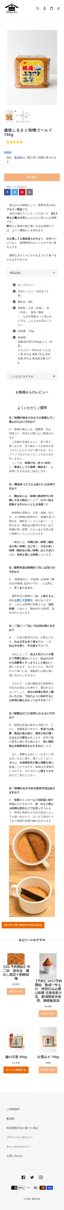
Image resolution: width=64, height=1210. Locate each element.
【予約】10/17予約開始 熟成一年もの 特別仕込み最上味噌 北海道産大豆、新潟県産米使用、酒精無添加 (48, 990)
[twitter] (14, 192)
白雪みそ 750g (48, 1057)
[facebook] (7, 192)
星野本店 (36, 1199)
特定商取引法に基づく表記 (22, 1128)
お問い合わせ (14, 1156)
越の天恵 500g (16, 1057)
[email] (29, 192)
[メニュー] (58, 8)
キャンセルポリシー (18, 1146)
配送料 (10, 1118)
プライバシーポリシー (20, 1137)
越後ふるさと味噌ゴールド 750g (28, 132)
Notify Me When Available (23, 925)
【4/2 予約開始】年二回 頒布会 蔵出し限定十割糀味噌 (16, 972)
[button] (15, 142)
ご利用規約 (13, 1109)
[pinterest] (22, 192)
